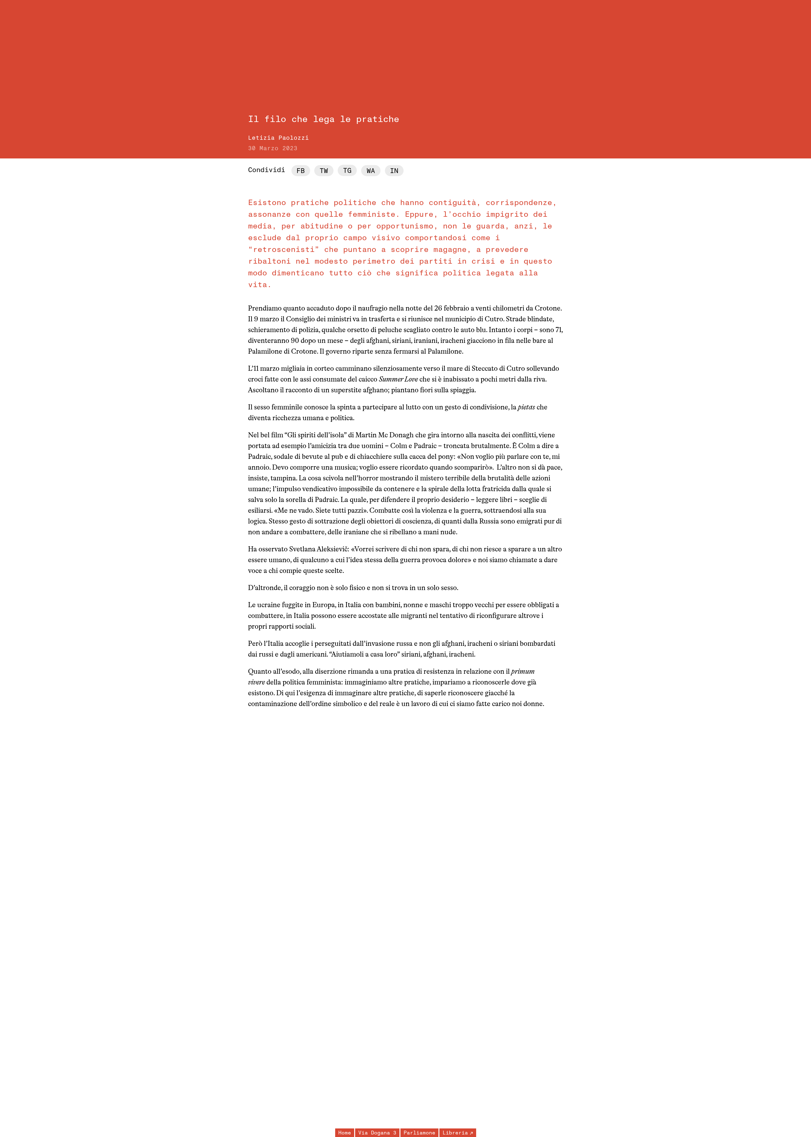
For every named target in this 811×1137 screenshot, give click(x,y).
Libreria (455, 1132)
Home (344, 1132)
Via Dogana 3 (377, 1132)
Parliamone (419, 1132)
